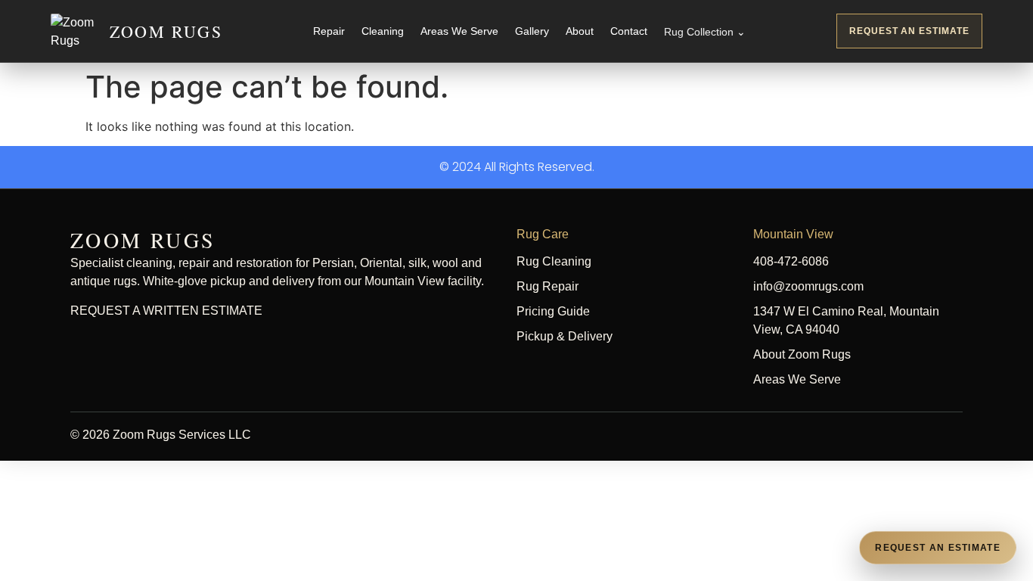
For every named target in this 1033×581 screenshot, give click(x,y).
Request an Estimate (937, 547)
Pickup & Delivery (564, 336)
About (580, 31)
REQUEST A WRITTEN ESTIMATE (166, 310)
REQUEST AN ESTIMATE (909, 31)
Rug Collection (705, 32)
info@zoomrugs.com (808, 286)
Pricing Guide (553, 311)
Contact (628, 31)
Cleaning (382, 31)
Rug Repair (547, 286)
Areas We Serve (459, 31)
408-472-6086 (791, 261)
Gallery (532, 31)
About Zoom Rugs (802, 354)
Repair (329, 31)
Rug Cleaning (553, 261)
